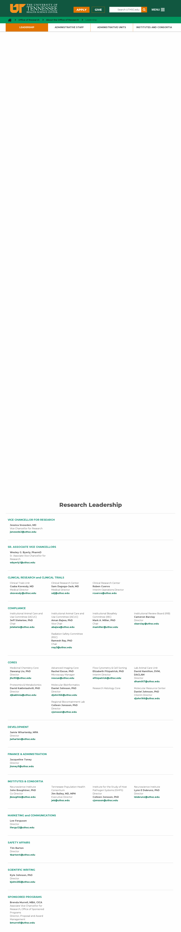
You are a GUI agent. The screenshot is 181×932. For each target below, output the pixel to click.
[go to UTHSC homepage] (9, 20)
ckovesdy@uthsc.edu (23, 593)
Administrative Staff (69, 27)
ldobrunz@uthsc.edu (147, 797)
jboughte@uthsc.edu (23, 797)
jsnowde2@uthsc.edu (23, 532)
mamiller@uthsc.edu (105, 627)
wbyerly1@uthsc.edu (22, 562)
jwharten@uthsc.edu (23, 739)
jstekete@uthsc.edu (22, 627)
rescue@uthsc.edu (62, 678)
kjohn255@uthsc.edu (22, 882)
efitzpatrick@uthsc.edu (107, 678)
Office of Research (28, 20)
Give (98, 9)
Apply (82, 9)
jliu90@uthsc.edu (20, 678)
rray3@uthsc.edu (61, 647)
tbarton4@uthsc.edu (22, 854)
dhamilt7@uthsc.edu (147, 681)
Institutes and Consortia (154, 27)
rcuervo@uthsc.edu (105, 593)
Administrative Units (111, 27)
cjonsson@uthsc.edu (64, 712)
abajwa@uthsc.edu (63, 627)
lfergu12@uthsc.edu (22, 827)
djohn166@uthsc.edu (64, 695)
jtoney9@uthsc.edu (22, 766)
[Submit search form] (144, 9)
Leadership (26, 27)
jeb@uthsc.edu (60, 800)
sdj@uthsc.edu (60, 593)
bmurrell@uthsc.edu (22, 922)
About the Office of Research (62, 20)
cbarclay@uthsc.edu (146, 623)
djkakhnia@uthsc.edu (23, 695)
